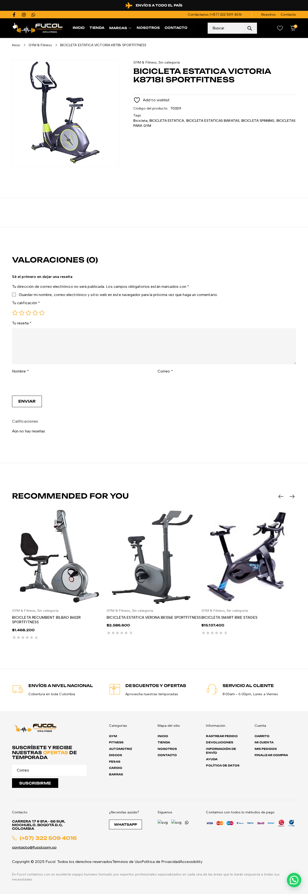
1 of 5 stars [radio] (15, 313)
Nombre (20, 371)
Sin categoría (169, 62)
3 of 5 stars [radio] (28, 313)
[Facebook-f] (14, 15)
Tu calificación (26, 303)
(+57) (215, 15)
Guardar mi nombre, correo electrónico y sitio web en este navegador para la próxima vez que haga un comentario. (118, 294)
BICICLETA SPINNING (257, 121)
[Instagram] (24, 15)
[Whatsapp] (33, 15)
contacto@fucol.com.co (34, 847)
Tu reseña (22, 323)
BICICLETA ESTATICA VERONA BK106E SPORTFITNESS (154, 617)
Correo (165, 371)
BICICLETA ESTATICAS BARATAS (212, 121)
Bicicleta (140, 121)
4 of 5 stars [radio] (35, 313)
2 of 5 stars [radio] (22, 313)
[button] (294, 880)
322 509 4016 (231, 15)
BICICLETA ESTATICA (166, 121)
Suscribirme (35, 783)
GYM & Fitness (40, 45)
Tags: (137, 115)
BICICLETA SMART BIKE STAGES (229, 617)
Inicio (16, 45)
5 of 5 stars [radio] (42, 313)
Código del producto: (150, 108)
